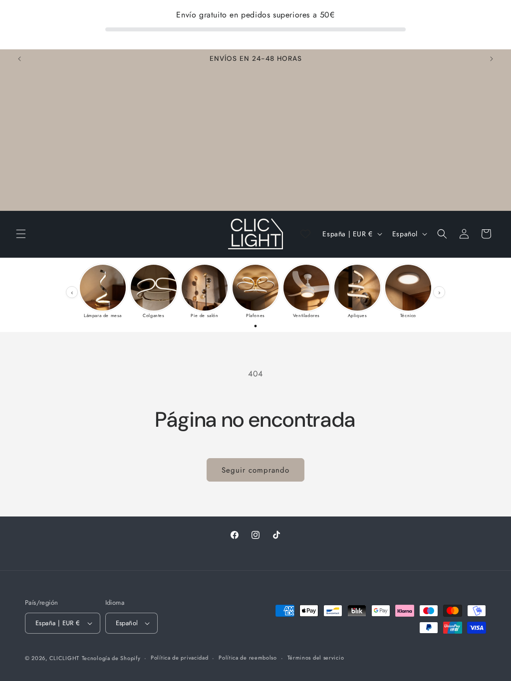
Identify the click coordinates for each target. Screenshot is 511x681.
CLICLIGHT (64, 658)
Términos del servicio (315, 658)
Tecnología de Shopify (111, 658)
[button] (21, 234)
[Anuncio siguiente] (492, 58)
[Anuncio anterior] (19, 58)
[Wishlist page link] (305, 234)
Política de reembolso (248, 658)
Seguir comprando (255, 470)
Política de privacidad (179, 658)
